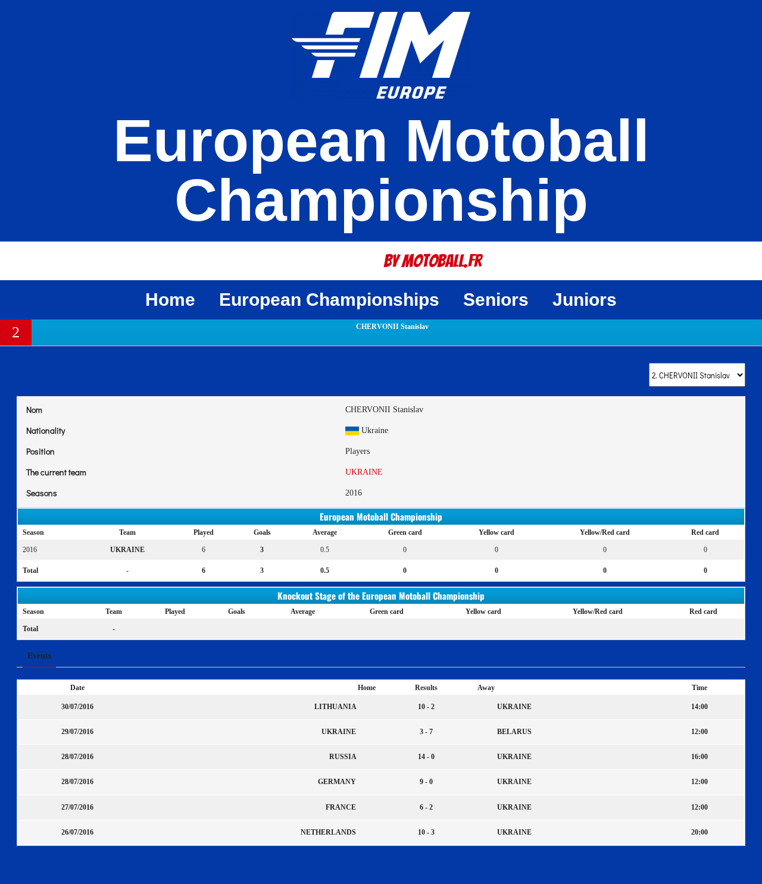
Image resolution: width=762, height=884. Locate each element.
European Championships (329, 299)
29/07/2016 (77, 732)
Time (699, 688)
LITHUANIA (336, 707)
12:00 (699, 732)
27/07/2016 (77, 807)
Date (77, 688)
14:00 (699, 707)
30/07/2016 (77, 707)
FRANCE (342, 807)
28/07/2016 (77, 757)
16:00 (699, 757)
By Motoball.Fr (433, 261)
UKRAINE (364, 472)
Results (426, 688)
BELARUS (513, 732)
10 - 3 (426, 832)
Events (39, 655)
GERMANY (338, 782)
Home (170, 299)
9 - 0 (426, 782)
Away (486, 688)
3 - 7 (426, 732)
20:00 (699, 832)
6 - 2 (426, 807)
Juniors (584, 299)
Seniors (496, 299)
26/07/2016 (77, 832)
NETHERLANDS (329, 832)
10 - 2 (426, 707)
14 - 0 (426, 757)
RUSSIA (343, 757)
